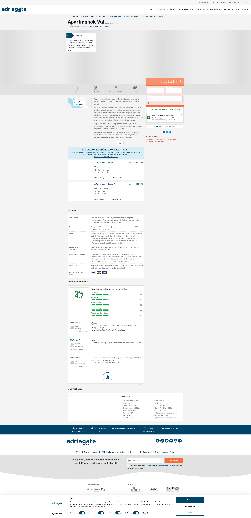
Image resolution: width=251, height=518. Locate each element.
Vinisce (107, 27)
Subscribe (174, 461)
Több (69, 50)
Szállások (158, 9)
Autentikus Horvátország (188, 9)
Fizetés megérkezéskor (148, 430)
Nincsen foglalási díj (100, 430)
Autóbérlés (230, 9)
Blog (172, 452)
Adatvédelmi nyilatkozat (117, 452)
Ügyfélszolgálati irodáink (229, 2)
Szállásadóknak (161, 452)
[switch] (101, 512)
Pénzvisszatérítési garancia (125, 428)
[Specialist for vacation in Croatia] (81, 441)
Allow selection (190, 506)
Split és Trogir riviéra (96, 27)
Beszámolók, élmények (173, 428)
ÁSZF (103, 452)
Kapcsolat (134, 452)
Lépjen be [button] (215, 2)
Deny (190, 513)
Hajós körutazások (212, 9)
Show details (146, 513)
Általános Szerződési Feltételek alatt (106, 157)
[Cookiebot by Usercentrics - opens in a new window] (57, 514)
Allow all (190, 500)
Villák (170, 9)
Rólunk (78, 452)
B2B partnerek (146, 452)
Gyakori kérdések (91, 452)
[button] (239, 2)
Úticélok (242, 9)
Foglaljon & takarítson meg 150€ (78, 430)
